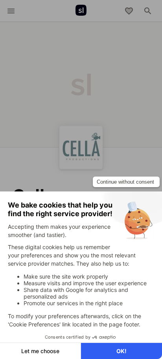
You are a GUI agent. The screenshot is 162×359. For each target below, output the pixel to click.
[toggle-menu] (11, 11)
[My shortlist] (129, 11)
